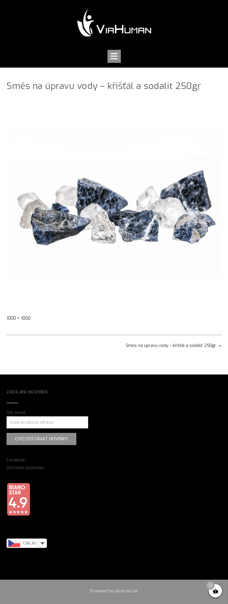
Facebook (16, 460)
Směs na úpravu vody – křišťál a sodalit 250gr (173, 345)
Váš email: (16, 412)
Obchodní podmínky (25, 468)
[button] (114, 56)
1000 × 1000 (19, 318)
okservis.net (126, 591)
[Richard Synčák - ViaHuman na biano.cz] (18, 514)
